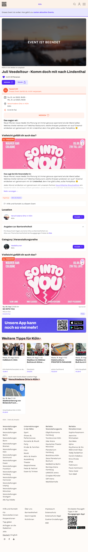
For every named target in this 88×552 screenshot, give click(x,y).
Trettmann (73, 465)
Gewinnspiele (30, 516)
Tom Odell (73, 474)
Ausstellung (29, 459)
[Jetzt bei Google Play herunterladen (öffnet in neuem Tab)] (76, 328)
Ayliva (71, 444)
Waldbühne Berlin (53, 464)
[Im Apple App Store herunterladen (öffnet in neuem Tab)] (76, 323)
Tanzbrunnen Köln (53, 438)
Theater (27, 462)
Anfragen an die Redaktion (9, 526)
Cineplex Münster (53, 476)
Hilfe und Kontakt (10, 509)
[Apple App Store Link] (72, 527)
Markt (26, 453)
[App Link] (72, 520)
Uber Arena (50, 441)
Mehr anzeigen (10, 191)
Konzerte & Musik (31, 441)
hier (50, 233)
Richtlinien (29, 519)
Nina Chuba (74, 459)
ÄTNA (71, 462)
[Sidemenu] (84, 4)
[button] (44, 115)
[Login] (79, 4)
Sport (26, 432)
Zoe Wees (72, 441)
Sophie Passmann (76, 432)
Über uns (28, 509)
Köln (4, 420)
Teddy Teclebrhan (76, 453)
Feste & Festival (30, 468)
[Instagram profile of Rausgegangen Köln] (4, 539)
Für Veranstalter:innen (10, 513)
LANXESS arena (52, 473)
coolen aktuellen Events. (43, 12)
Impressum (50, 509)
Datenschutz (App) (53, 516)
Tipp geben (7, 522)
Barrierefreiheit (31, 512)
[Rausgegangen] (4, 4)
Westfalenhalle (52, 482)
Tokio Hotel (73, 471)
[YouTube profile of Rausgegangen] (14, 539)
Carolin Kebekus (75, 456)
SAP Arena (50, 479)
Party (26, 444)
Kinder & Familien (31, 447)
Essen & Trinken (31, 471)
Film (26, 450)
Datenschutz (50, 512)
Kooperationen (9, 518)
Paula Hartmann (76, 468)
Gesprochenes (30, 465)
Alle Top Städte (9, 500)
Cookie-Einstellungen (54, 519)
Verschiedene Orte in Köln (18, 103)
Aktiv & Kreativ (16, 198)
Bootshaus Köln (52, 455)
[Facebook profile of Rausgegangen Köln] (9, 539)
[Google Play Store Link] (81, 527)
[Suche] (74, 4)
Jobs (4, 531)
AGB (47, 523)
